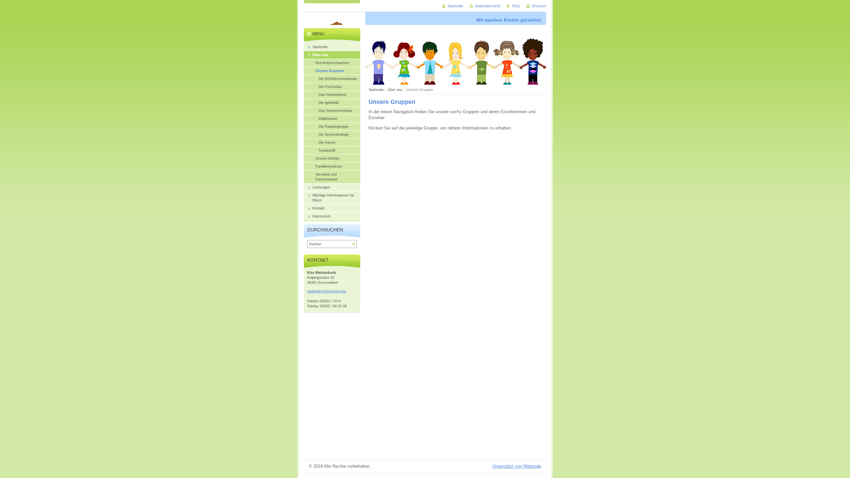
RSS (516, 6)
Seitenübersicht (487, 6)
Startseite (376, 90)
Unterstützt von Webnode (516, 466)
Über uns (394, 90)
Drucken (539, 6)
